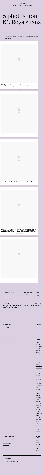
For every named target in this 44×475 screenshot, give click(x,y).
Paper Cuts (5, 441)
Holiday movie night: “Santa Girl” (39, 395)
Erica (7, 294)
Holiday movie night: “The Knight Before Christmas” (39, 375)
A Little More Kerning (8, 439)
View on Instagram (19, 88)
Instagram (38, 442)
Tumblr (37, 448)
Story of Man (6, 445)
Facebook (38, 440)
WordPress (15, 461)
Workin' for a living (35, 292)
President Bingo (7, 443)
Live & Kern (22, 3)
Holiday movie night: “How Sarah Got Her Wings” (39, 419)
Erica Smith (31, 294)
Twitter (37, 450)
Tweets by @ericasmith (8, 327)
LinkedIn (38, 444)
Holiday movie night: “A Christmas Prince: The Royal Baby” (39, 346)
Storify (37, 446)
